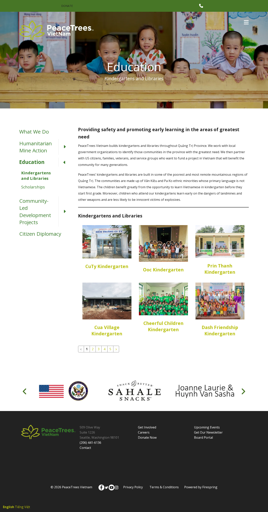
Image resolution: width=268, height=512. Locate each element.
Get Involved (147, 427)
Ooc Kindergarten (163, 269)
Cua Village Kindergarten (106, 330)
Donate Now (147, 437)
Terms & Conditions (164, 487)
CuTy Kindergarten (106, 266)
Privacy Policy (133, 487)
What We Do (34, 131)
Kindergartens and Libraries (36, 175)
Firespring (209, 487)
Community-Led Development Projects (35, 211)
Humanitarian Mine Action (35, 147)
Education (32, 162)
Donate (67, 6)
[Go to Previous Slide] (24, 391)
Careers (143, 432)
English (8, 507)
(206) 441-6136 (90, 442)
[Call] (201, 6)
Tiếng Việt (22, 507)
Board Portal (203, 437)
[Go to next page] (116, 349)
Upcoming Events (207, 427)
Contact (85, 448)
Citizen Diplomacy (40, 233)
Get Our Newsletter (208, 432)
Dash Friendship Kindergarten (220, 330)
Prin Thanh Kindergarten (219, 269)
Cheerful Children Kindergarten (163, 326)
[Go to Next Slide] (243, 391)
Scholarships (33, 187)
